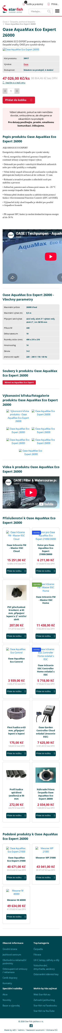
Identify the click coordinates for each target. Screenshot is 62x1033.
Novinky (7, 1000)
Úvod (5, 21)
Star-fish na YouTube (44, 1010)
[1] (49, 11)
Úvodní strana (10, 949)
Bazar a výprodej (11, 1005)
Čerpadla (38, 949)
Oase (26, 64)
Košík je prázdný (34, 4)
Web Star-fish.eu (42, 994)
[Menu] (57, 11)
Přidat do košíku (15, 100)
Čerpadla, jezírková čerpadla (22, 21)
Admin (21, 1030)
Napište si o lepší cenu (15, 82)
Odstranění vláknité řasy (46, 974)
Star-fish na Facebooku (45, 1005)
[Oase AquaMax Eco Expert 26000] (21, 49)
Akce (5, 994)
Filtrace (37, 954)
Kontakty (7, 983)
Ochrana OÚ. (52, 1030)
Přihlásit (55, 4)
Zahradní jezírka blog (44, 1000)
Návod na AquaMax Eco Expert (19, 382)
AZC (14, 1030)
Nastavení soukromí (35, 1030)
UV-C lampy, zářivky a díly (46, 960)
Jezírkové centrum (12, 954)
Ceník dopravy (10, 977)
